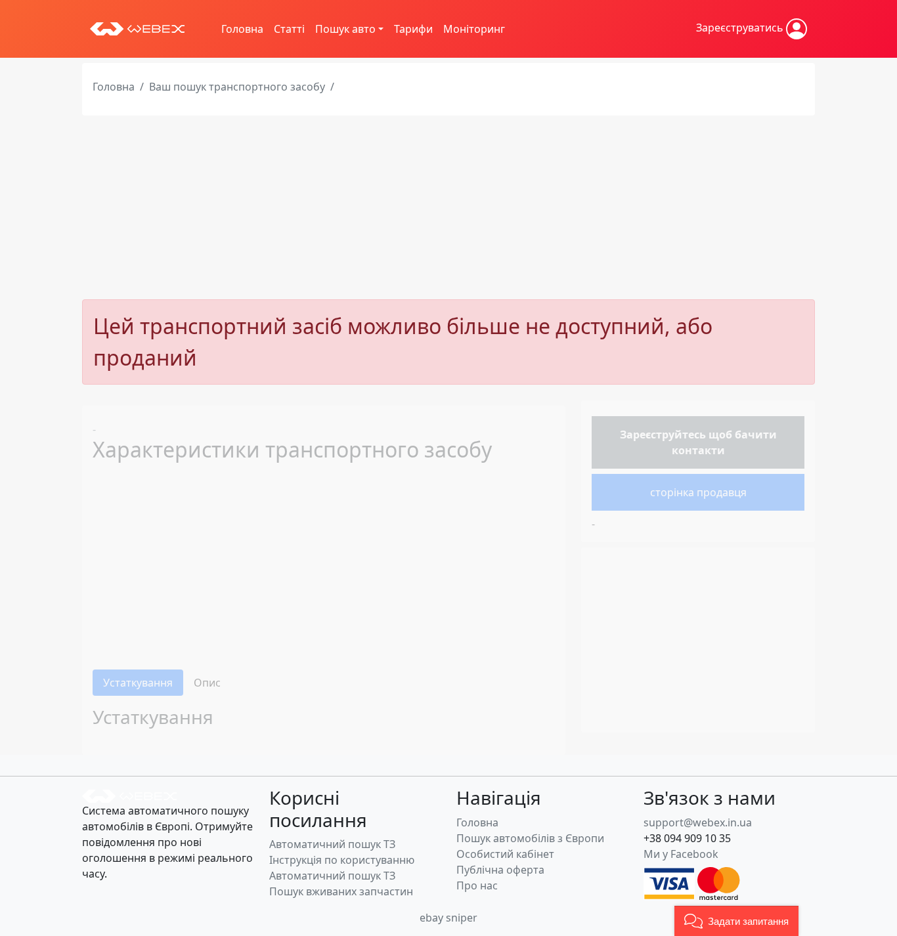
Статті (289, 29)
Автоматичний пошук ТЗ (332, 844)
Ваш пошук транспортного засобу (237, 86)
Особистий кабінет (505, 854)
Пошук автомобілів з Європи (530, 838)
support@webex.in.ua (698, 822)
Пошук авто (345, 29)
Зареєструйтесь (663, 434)
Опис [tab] (207, 682)
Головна (242, 29)
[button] (736, 921)
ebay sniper (448, 917)
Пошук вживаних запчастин (341, 891)
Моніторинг (474, 29)
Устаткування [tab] (138, 682)
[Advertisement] (448, 207)
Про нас (477, 885)
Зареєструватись (741, 27)
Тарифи (413, 29)
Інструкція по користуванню (341, 860)
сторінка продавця (698, 492)
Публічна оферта (500, 869)
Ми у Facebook (681, 854)
